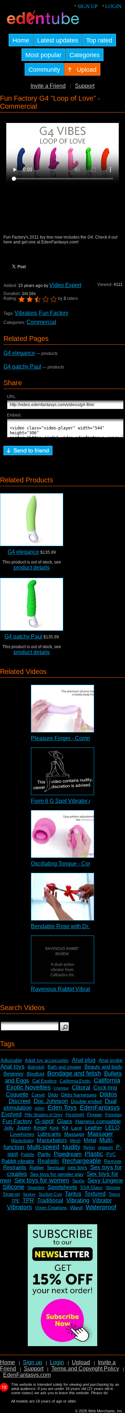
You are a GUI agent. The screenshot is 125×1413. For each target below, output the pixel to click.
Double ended (86, 1101)
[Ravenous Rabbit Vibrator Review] (62, 959)
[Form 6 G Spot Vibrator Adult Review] (62, 771)
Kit (65, 1128)
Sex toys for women (41, 1180)
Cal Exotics (44, 1081)
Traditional (50, 1200)
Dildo (53, 1094)
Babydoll (36, 1067)
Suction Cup (50, 1194)
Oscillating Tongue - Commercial (71, 864)
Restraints (14, 1167)
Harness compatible (98, 1121)
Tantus (73, 1194)
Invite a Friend (48, 86)
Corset (38, 1094)
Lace (76, 1128)
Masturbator (22, 1140)
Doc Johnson (51, 1101)
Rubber (37, 1167)
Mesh (75, 1140)
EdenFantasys (100, 1107)
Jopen (24, 1128)
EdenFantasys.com (27, 1375)
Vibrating (77, 1200)
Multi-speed (43, 1146)
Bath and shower (64, 1067)
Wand (76, 1207)
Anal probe (111, 1060)
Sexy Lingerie (105, 1180)
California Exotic (75, 1081)
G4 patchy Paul (22, 367)
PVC (111, 1154)
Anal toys (12, 1066)
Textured (95, 1194)
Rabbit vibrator (17, 1161)
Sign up (87, 6)
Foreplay (113, 1114)
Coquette (17, 1094)
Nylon (89, 1147)
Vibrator (102, 1200)
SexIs (78, 1180)
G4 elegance (19, 353)
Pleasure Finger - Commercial (68, 738)
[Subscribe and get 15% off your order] (62, 1344)
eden (39, 1108)
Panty (44, 1154)
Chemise (61, 1088)
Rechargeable (81, 1160)
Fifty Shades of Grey (43, 1114)
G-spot (44, 1121)
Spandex (35, 1187)
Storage (113, 1187)
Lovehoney (22, 1134)
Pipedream (68, 1154)
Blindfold (35, 1074)
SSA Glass (91, 1187)
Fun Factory (53, 313)
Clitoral (81, 1087)
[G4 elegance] (31, 520)
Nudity (71, 1146)
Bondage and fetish (74, 1073)
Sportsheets (62, 1187)
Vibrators (26, 313)
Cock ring (105, 1087)
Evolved (11, 1114)
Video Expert (65, 285)
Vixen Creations (51, 1207)
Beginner (13, 1074)
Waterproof (101, 1207)
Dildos (108, 1094)
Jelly (9, 1128)
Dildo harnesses (79, 1094)
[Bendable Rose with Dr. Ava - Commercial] (62, 896)
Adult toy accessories (47, 1060)
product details (32, 567)
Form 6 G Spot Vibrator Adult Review (76, 801)
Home (7, 1362)
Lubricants (49, 1134)
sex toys (77, 1167)
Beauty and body (103, 1067)
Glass (64, 1121)
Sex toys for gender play (57, 1174)
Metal (90, 1140)
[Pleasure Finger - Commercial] (62, 708)
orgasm (105, 1147)
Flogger (94, 1114)
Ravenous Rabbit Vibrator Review (73, 989)
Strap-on (11, 1194)
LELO (112, 1128)
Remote (113, 1161)
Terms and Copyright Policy (85, 1369)
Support (84, 86)
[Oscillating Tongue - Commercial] (62, 833)
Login (113, 6)
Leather (93, 1128)
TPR (28, 1200)
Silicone (13, 1186)
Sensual (56, 1167)
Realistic (48, 1161)
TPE (15, 1200)
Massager (100, 1134)
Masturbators (52, 1140)
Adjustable (11, 1060)
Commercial (41, 322)
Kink (54, 1128)
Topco (114, 1194)
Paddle (27, 1154)
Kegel (40, 1128)
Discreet (20, 1101)
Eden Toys (62, 1107)
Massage (74, 1134)
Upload (81, 1362)
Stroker (29, 1194)
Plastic (94, 1153)
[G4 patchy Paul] (31, 604)
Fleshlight (75, 1114)
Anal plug (83, 1060)
